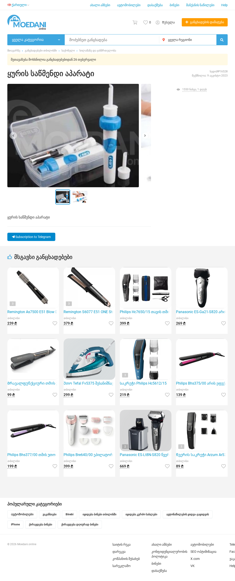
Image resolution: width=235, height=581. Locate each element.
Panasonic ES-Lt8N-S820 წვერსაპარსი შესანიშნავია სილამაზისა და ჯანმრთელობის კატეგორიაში (145, 455)
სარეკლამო (121, 566)
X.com (195, 559)
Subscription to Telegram (33, 237)
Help (224, 5)
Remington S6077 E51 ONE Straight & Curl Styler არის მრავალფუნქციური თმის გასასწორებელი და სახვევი (89, 312)
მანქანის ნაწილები (200, 5)
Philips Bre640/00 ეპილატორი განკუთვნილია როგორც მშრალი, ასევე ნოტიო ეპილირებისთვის (89, 455)
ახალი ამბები (100, 5)
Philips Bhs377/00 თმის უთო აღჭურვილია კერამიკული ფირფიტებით (33, 455)
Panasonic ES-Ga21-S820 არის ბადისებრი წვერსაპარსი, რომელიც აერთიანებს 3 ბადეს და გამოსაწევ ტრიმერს (202, 312)
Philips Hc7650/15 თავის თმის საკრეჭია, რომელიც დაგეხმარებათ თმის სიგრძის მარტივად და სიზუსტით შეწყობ (145, 312)
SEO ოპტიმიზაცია (203, 551)
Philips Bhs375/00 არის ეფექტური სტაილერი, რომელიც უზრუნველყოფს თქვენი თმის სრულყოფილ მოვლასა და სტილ (202, 383)
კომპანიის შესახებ (126, 559)
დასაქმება (155, 5)
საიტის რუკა (121, 544)
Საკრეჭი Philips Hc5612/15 (143, 383)
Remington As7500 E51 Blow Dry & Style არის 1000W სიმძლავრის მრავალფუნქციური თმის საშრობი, (33, 312)
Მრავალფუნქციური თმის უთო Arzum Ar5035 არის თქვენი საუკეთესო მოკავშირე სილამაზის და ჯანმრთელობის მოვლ (33, 383)
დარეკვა (119, 551)
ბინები (174, 5)
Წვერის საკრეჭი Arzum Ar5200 (202, 455)
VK (192, 566)
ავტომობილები (128, 5)
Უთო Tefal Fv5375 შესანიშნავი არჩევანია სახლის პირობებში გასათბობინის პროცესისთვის (89, 383)
